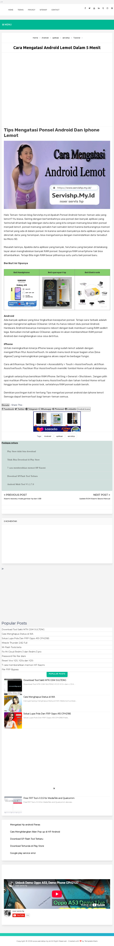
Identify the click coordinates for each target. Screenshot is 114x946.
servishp (71, 436)
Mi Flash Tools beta (11, 647)
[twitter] (89, 8)
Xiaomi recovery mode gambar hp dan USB (22, 498)
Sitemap (43, 10)
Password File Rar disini (14, 656)
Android (47, 436)
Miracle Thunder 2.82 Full (14, 642)
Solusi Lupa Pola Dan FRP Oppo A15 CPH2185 (25, 638)
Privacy (31, 10)
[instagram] (107, 8)
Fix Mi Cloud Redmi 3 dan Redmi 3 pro (21, 651)
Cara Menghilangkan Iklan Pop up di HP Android (35, 831)
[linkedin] (99, 8)
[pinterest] (112, 8)
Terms (20, 10)
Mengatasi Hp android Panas (25, 824)
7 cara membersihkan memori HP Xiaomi (26, 468)
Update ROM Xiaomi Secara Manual (94, 498)
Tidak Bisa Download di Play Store (23, 459)
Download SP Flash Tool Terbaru (22, 476)
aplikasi (59, 436)
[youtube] (94, 8)
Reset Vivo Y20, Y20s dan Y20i (17, 660)
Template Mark (91, 941)
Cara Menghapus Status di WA (17, 634)
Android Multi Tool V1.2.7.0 (20, 484)
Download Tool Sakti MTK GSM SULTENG (23, 629)
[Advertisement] (57, 89)
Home (10, 10)
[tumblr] (103, 8)
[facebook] (85, 8)
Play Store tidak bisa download (21, 451)
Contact (55, 10)
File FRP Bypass (10, 669)
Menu (8, 24)
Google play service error (23, 853)
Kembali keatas (83, 409)
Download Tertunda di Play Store (27, 846)
